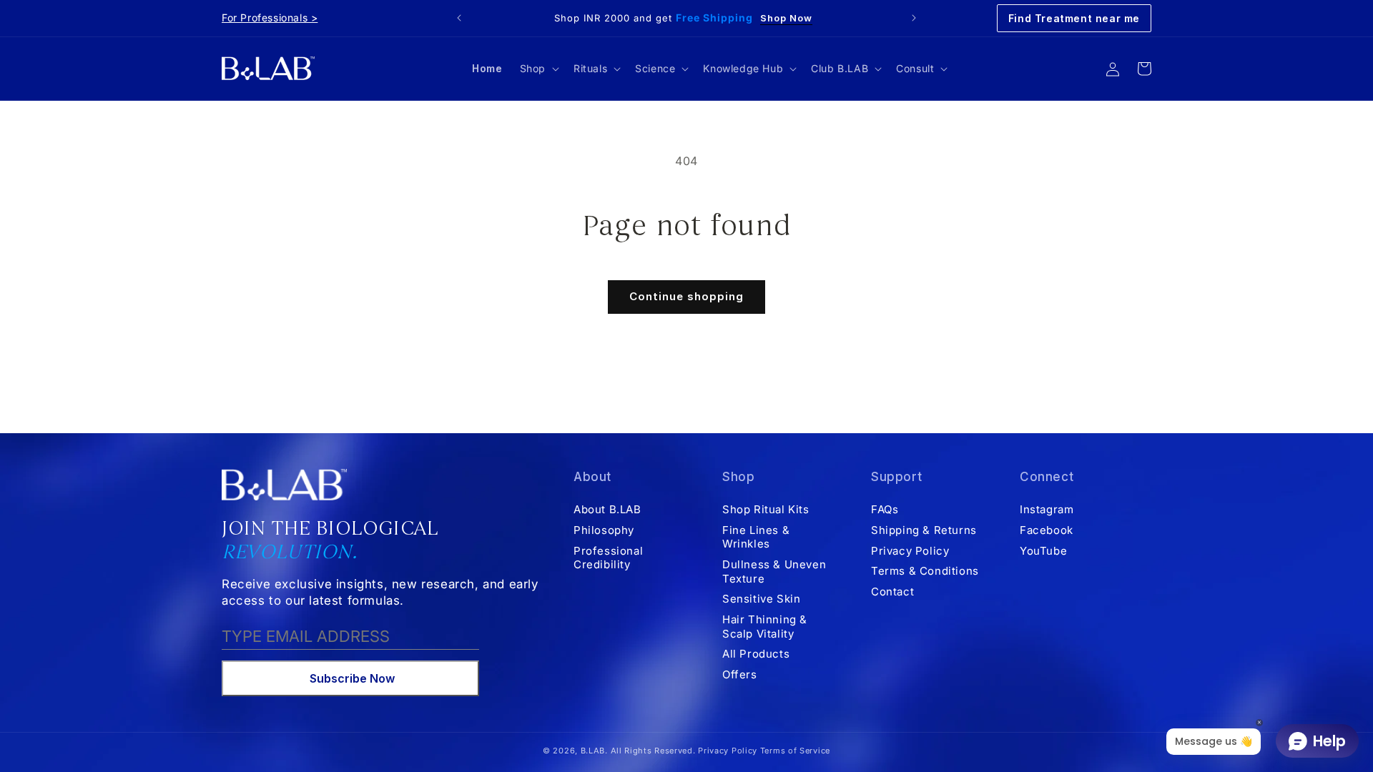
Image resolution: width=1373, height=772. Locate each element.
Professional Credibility (608, 558)
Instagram (1046, 509)
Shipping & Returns (924, 530)
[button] (538, 69)
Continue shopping (686, 296)
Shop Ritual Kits (765, 509)
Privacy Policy (910, 551)
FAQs (884, 509)
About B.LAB (607, 509)
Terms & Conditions (925, 571)
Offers (739, 674)
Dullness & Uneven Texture (774, 571)
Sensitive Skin (761, 598)
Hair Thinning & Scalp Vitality (764, 626)
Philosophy (604, 530)
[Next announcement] (914, 17)
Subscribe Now (352, 678)
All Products (755, 653)
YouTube (1043, 551)
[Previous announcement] (459, 17)
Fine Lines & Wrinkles (755, 537)
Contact (892, 591)
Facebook (1046, 530)
